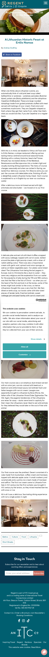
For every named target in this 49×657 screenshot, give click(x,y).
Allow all (24, 347)
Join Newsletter (37, 613)
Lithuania (33, 537)
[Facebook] (19, 621)
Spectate (37, 642)
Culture (15, 537)
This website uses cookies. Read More (24, 647)
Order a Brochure (22, 613)
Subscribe (39, 573)
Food (24, 537)
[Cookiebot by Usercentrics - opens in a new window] (35, 300)
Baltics (5, 537)
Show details (36, 339)
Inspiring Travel (9, 642)
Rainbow (28, 642)
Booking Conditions (25, 615)
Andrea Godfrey (10, 48)
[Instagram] (23, 621)
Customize (23, 355)
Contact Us (8, 613)
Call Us (8, 6)
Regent (20, 642)
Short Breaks (7, 542)
